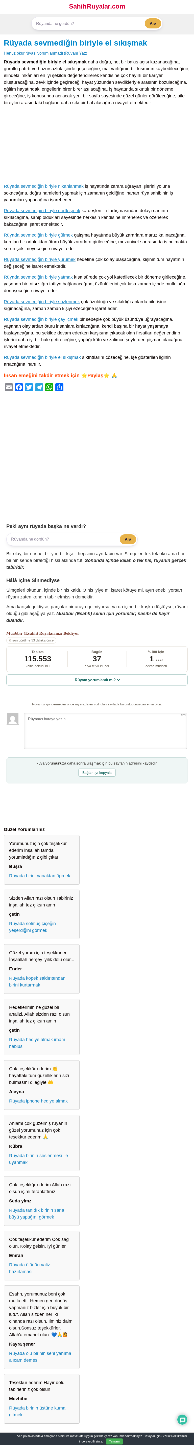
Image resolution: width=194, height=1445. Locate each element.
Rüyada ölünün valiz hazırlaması (29, 1268)
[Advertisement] (97, 145)
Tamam (114, 1441)
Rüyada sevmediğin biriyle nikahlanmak (44, 186)
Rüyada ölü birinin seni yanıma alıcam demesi (40, 1357)
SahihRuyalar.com (97, 6)
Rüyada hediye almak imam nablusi (37, 1043)
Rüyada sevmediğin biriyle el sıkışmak (75, 43)
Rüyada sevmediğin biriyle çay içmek (41, 319)
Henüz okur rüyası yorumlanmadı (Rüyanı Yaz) (45, 53)
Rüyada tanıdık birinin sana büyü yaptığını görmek (36, 1214)
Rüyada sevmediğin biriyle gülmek (38, 235)
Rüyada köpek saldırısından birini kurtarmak (37, 981)
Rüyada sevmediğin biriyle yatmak (38, 277)
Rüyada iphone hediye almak (38, 1101)
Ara (153, 23)
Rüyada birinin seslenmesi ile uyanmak (38, 1159)
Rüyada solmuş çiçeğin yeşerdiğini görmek (32, 927)
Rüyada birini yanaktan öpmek (39, 875)
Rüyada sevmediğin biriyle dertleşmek (42, 210)
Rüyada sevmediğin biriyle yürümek (40, 259)
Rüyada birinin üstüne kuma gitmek (37, 1411)
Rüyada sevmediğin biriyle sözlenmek (42, 301)
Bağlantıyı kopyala (97, 773)
